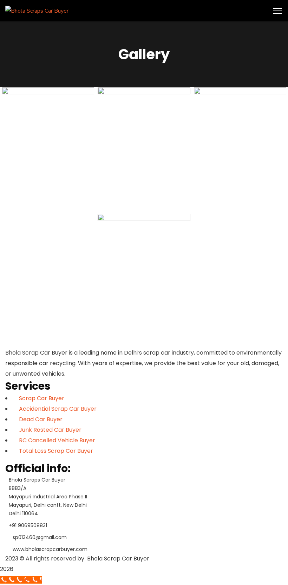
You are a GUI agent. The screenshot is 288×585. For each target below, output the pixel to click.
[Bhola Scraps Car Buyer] (36, 10)
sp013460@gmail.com (40, 537)
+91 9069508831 (28, 525)
